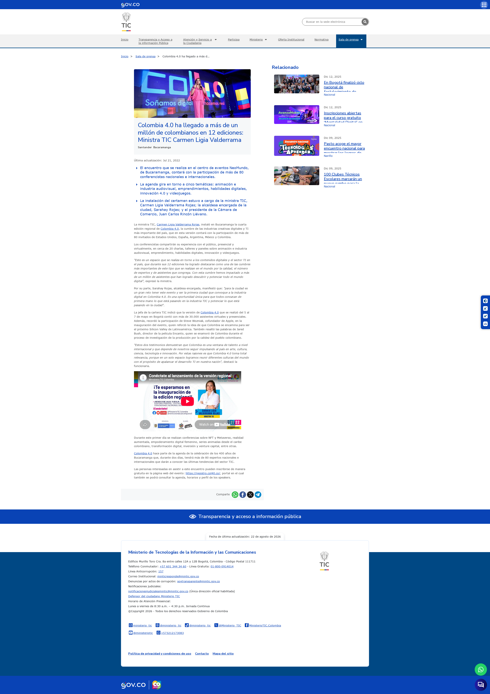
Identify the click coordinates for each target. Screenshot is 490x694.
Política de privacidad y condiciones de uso (159, 654)
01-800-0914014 (222, 566)
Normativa (321, 39)
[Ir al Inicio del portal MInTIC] (126, 21)
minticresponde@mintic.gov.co (178, 576)
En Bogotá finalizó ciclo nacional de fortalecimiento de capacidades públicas (344, 86)
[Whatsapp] (235, 494)
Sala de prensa (349, 39)
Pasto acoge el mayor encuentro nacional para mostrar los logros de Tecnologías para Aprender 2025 (344, 147)
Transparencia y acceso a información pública (249, 516)
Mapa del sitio (223, 654)
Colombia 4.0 (170, 228)
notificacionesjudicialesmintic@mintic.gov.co (158, 591)
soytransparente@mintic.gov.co (198, 581)
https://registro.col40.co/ (203, 473)
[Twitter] (250, 494)
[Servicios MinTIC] (484, 5)
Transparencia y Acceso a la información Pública (155, 41)
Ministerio (256, 39)
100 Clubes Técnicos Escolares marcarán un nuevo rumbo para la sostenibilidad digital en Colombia (344, 178)
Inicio (124, 39)
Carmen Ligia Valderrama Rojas (178, 224)
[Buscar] (365, 21)
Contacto (202, 654)
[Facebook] (243, 494)
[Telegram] (258, 494)
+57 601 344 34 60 (173, 566)
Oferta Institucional (291, 39)
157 (160, 571)
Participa (233, 39)
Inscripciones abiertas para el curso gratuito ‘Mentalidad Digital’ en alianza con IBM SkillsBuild (343, 116)
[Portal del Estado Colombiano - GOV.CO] (130, 4)
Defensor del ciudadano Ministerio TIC (154, 596)
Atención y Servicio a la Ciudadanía (197, 41)
